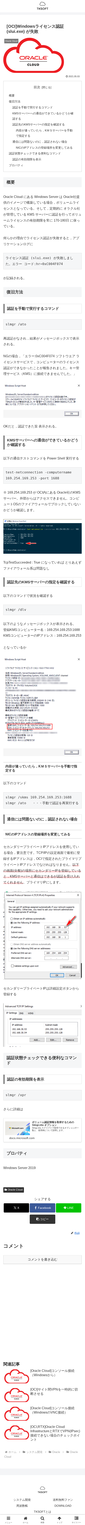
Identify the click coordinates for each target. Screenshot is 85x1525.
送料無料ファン (63, 1499)
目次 (37, 87)
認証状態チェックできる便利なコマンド (35, 153)
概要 (12, 95)
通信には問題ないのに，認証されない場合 (39, 141)
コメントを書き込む (42, 1259)
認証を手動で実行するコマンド (32, 107)
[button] (42, 1219)
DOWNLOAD (62, 1505)
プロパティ (16, 165)
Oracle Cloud (15, 1189)
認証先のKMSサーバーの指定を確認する (38, 124)
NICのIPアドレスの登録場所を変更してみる (44, 147)
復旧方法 (14, 101)
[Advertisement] (42, 1312)
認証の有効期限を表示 (26, 159)
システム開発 (22, 1499)
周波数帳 (22, 1505)
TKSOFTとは (42, 1511)
